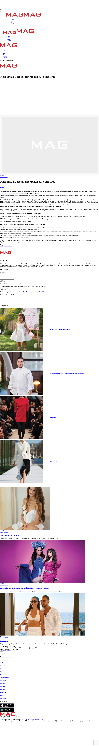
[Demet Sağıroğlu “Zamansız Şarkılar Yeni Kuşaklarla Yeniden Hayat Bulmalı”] (42, 582)
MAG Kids (2, 683)
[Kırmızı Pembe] (21, 417)
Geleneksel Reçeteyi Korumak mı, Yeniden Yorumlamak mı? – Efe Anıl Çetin (67, 373)
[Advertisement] (46, 103)
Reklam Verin (3, 674)
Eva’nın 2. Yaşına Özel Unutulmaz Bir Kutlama (60, 329)
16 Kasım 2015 (4, 177)
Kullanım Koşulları (4, 677)
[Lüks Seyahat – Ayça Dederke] (25, 529)
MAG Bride (2, 686)
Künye (1, 671)
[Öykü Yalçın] (42, 635)
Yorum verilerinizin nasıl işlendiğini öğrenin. (37, 292)
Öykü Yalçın (4, 641)
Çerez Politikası (3, 665)
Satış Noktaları (3, 662)
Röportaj (2, 175)
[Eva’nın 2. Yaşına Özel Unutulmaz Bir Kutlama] (21, 329)
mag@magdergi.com (6, 650)
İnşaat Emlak (3, 692)
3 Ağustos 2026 (4, 585)
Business (2, 695)
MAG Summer (3, 680)
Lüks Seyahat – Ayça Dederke (9, 535)
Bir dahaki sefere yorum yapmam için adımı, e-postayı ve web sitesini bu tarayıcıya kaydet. (24, 286)
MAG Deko (2, 689)
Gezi (1, 530)
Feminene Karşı (53, 461)
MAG (4, 186)
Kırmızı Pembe (53, 417)
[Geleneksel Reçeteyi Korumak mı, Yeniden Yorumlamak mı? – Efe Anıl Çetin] (21, 373)
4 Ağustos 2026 (4, 532)
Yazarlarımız (3, 698)
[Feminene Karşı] (21, 461)
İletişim (1, 659)
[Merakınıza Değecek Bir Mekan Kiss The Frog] (6, 257)
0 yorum (2, 187)
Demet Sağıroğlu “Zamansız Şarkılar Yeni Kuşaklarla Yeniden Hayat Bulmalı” (25, 588)
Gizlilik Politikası (4, 668)
